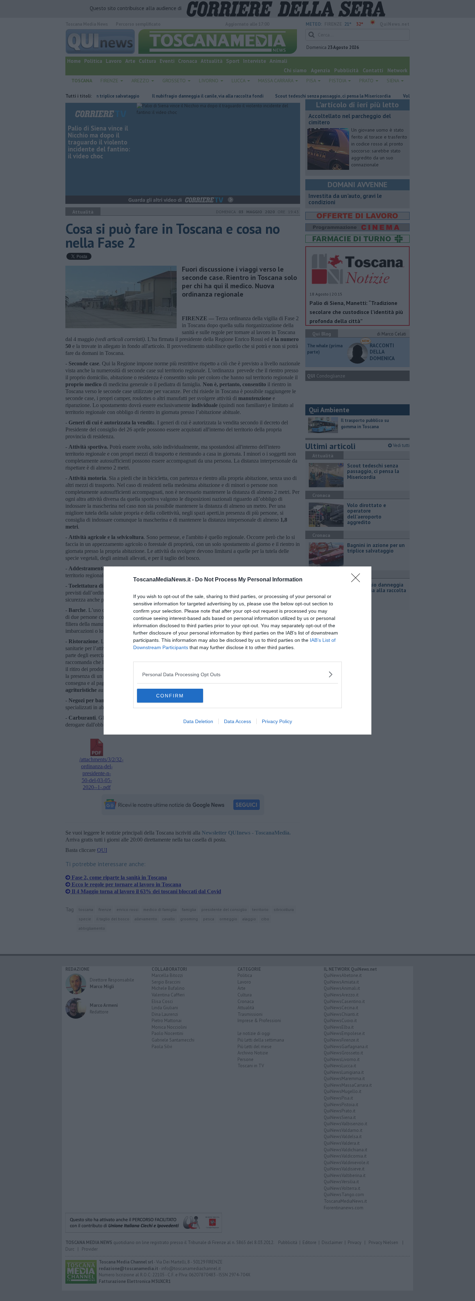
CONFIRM (170, 695)
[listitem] (237, 674)
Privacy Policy (277, 721)
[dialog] (237, 650)
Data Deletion (198, 721)
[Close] (357, 580)
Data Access (237, 721)
